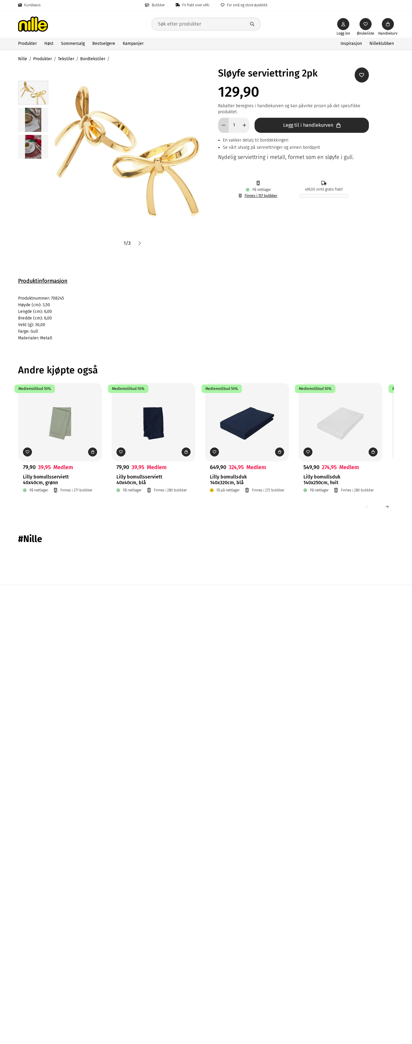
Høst (48, 43)
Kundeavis (32, 5)
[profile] (343, 24)
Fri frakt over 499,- (196, 5)
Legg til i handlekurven (308, 125)
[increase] (244, 125)
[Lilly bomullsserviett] (60, 413)
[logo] (85, 24)
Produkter (27, 43)
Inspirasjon (351, 43)
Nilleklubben (381, 43)
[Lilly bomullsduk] (247, 413)
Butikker (158, 5)
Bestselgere (103, 43)
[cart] (388, 24)
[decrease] (223, 125)
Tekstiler (66, 58)
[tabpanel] (206, 318)
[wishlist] (366, 24)
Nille (22, 58)
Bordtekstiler (92, 58)
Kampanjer (133, 43)
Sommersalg (73, 43)
